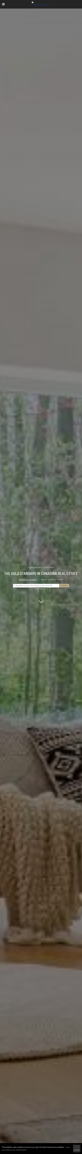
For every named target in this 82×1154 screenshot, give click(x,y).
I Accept (76, 1148)
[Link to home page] (41, 4)
